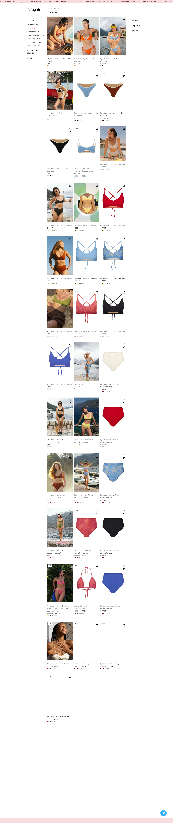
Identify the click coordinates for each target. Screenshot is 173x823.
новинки (31, 28)
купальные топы (34, 39)
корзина (136, 25)
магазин (31, 20)
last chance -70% (34, 32)
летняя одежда (34, 46)
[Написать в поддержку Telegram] (163, 813)
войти (135, 30)
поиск (135, 20)
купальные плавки (35, 42)
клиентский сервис (32, 51)
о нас (29, 58)
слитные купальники (36, 35)
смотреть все (33, 25)
